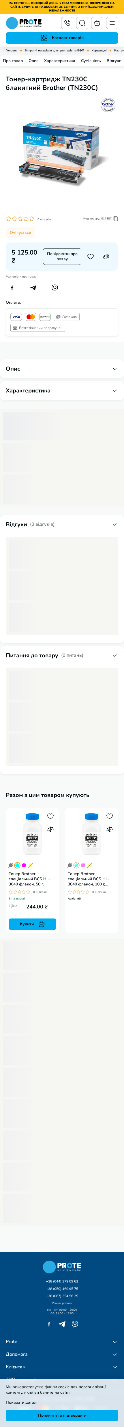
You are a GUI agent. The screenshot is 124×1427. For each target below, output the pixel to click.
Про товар (13, 60)
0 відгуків (44, 219)
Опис (33, 60)
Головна (11, 51)
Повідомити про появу (62, 256)
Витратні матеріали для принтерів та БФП (54, 51)
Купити (27, 924)
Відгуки (114, 60)
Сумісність (91, 60)
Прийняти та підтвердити (62, 1415)
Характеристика (59, 60)
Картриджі (99, 51)
